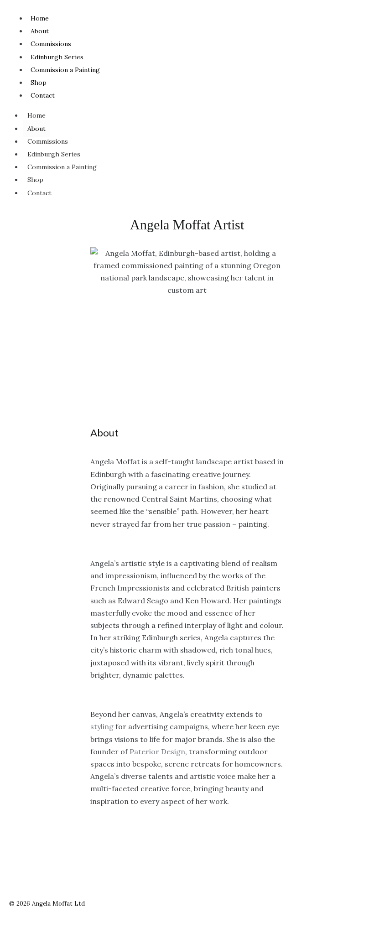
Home (40, 18)
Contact (43, 95)
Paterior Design (157, 751)
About (40, 31)
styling (102, 726)
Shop (39, 82)
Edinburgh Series (57, 57)
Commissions (51, 44)
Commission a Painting (65, 70)
